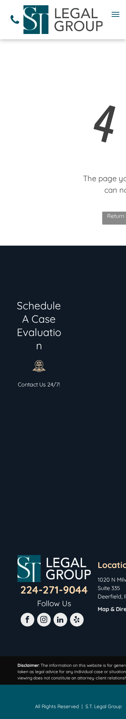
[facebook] (27, 620)
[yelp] (77, 620)
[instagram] (44, 620)
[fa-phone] (14, 25)
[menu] (115, 14)
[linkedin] (60, 620)
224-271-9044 (54, 589)
